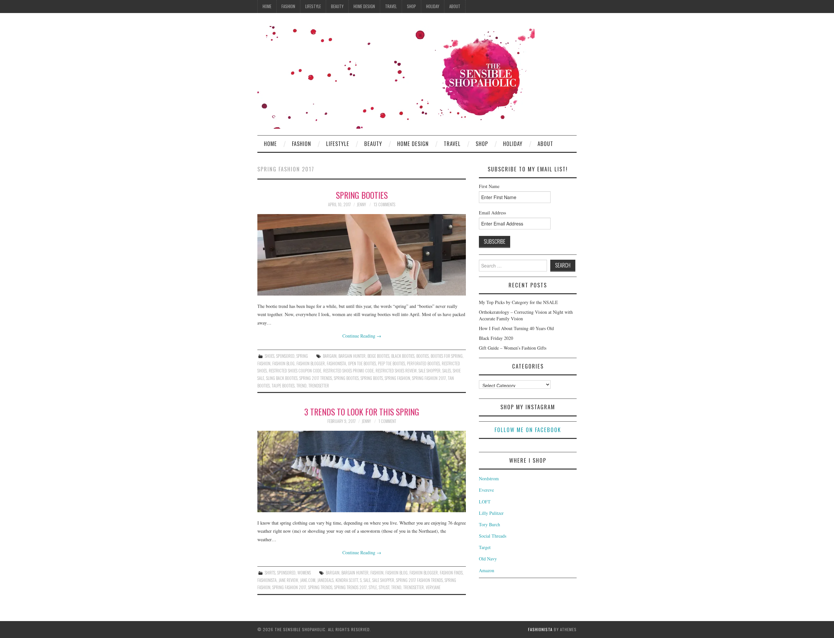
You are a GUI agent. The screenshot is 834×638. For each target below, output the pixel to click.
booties (422, 356)
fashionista (336, 363)
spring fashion (397, 378)
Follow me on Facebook (528, 430)
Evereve (486, 490)
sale (367, 580)
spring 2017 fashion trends (419, 580)
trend (301, 386)
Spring (302, 356)
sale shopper (429, 371)
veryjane (433, 587)
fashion (263, 363)
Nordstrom (489, 478)
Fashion (288, 6)
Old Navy (488, 559)
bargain (330, 356)
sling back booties (281, 378)
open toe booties (362, 363)
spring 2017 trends (315, 378)
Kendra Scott (347, 580)
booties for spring (447, 356)
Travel (391, 6)
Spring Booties (362, 195)
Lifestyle (313, 6)
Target (485, 547)
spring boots (372, 378)
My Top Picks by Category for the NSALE (518, 302)
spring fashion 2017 (429, 378)
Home (267, 6)
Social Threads (492, 536)
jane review (288, 580)
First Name (489, 186)
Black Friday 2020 (496, 338)
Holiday (432, 6)
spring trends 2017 (350, 587)
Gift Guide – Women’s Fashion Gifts (512, 348)
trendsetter (319, 386)
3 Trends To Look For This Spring (361, 411)
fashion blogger (310, 363)
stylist (384, 587)
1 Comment (387, 421)
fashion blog (283, 363)
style (373, 587)
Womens (304, 573)
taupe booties (283, 386)
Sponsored (285, 356)
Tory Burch (489, 524)
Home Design (364, 6)
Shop (411, 6)
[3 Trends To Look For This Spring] (361, 471)
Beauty (337, 6)
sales (446, 371)
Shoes (269, 356)
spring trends (320, 587)
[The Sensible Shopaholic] (396, 77)
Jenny (361, 204)
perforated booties (423, 363)
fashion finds (451, 573)
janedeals (325, 580)
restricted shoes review (396, 371)
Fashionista (540, 629)
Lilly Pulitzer (491, 513)
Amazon (486, 570)
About (454, 6)
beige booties (378, 356)
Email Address (492, 213)
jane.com (307, 580)
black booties (402, 356)
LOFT (485, 502)
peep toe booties (391, 363)
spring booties (346, 378)
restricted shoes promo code (348, 371)
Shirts (270, 573)
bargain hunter (352, 356)
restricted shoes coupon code (295, 371)
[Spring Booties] (361, 255)
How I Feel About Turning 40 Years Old (516, 328)
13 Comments (384, 204)
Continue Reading (361, 336)
